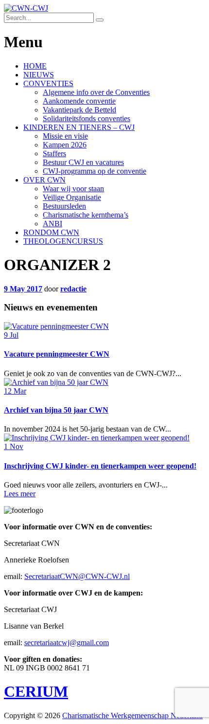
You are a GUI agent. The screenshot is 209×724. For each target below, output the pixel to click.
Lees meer (19, 493)
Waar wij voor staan (73, 188)
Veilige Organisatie (72, 197)
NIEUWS (38, 75)
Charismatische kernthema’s (85, 215)
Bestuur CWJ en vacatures (83, 162)
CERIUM (36, 691)
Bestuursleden (64, 206)
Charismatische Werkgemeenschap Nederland (132, 715)
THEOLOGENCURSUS (63, 241)
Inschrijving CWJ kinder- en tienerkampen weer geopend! (100, 466)
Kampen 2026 (65, 145)
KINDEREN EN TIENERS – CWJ (79, 127)
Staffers (54, 153)
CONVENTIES (48, 83)
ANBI (52, 223)
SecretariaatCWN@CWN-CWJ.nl (77, 576)
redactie (73, 289)
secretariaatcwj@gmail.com (66, 642)
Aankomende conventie (79, 101)
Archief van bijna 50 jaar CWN (56, 410)
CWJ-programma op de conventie (94, 171)
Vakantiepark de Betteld (79, 110)
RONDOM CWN (51, 232)
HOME (35, 66)
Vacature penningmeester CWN (56, 354)
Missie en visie (65, 136)
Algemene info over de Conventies (96, 92)
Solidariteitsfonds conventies (86, 118)
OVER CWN (44, 180)
